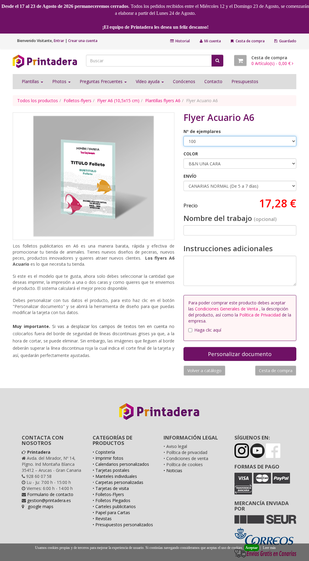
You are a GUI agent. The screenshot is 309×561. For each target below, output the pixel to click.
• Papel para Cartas (111, 512)
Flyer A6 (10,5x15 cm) (118, 100)
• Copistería (104, 452)
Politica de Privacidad (260, 315)
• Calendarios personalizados (121, 464)
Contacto (213, 81)
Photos (60, 81)
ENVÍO (189, 176)
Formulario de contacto (50, 494)
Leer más (269, 548)
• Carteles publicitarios (114, 506)
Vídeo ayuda (148, 81)
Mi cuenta (212, 41)
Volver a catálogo (204, 370)
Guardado (287, 41)
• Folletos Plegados (111, 500)
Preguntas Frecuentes (102, 81)
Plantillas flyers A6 (162, 100)
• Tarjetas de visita (111, 488)
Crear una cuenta (82, 40)
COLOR (190, 154)
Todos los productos (37, 100)
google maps (40, 506)
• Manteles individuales (115, 476)
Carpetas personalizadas (119, 482)
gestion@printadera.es (49, 500)
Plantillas (31, 81)
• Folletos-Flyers (108, 494)
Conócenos (184, 81)
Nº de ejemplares (202, 131)
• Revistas (102, 518)
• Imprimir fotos (108, 458)
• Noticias (173, 470)
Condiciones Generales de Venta (227, 309)
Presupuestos (244, 81)
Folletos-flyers (77, 100)
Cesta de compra (250, 41)
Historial (182, 41)
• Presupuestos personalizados (123, 524)
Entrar (59, 40)
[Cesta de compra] (240, 60)
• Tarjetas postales (111, 470)
